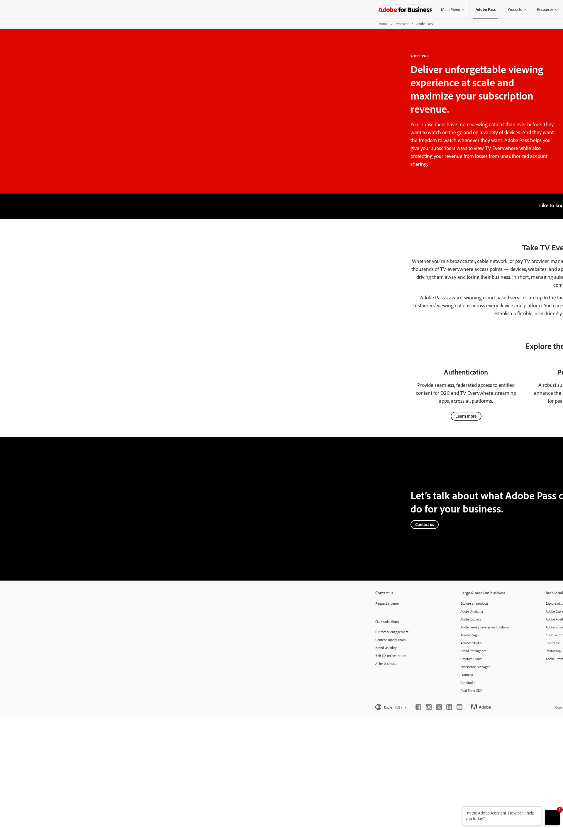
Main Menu (450, 9)
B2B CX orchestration (390, 655)
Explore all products (474, 603)
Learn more (466, 416)
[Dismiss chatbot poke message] (458, 809)
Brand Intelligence (473, 651)
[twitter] (439, 707)
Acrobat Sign (469, 635)
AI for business (385, 663)
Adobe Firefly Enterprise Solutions (484, 627)
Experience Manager (475, 667)
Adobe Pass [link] (486, 9)
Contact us (424, 524)
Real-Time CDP (471, 690)
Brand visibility (386, 647)
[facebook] (418, 707)
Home (383, 23)
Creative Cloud (470, 659)
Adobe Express (470, 619)
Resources (545, 9)
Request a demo (387, 603)
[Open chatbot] (552, 817)
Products (515, 9)
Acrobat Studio (470, 643)
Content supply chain (390, 640)
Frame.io (466, 674)
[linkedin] (449, 707)
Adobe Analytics (472, 611)
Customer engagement (391, 632)
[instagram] (429, 707)
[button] (391, 707)
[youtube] (459, 707)
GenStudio (467, 682)
